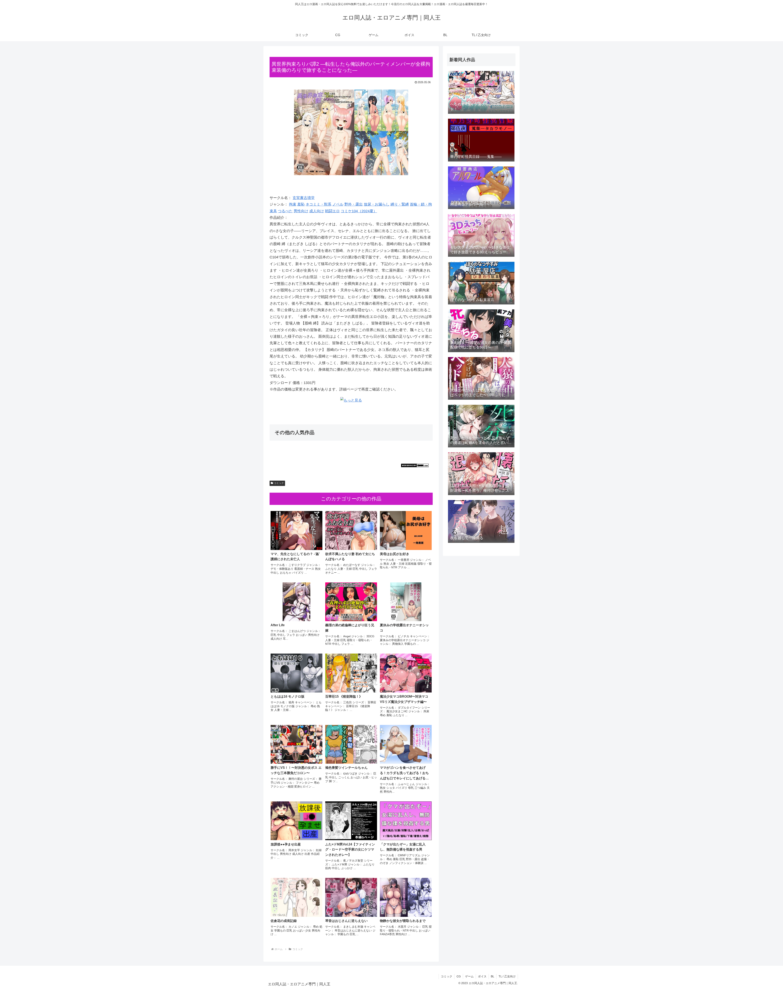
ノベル (337, 204)
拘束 (292, 204)
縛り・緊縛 (399, 204)
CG (459, 976)
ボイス (482, 976)
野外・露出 (353, 204)
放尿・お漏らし (376, 204)
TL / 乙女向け (507, 976)
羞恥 (301, 204)
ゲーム (469, 976)
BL (492, 976)
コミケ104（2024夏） (359, 211)
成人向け (316, 211)
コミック (279, 483)
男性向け (301, 211)
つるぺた (285, 211)
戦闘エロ (332, 211)
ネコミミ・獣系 (318, 204)
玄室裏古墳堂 (304, 198)
